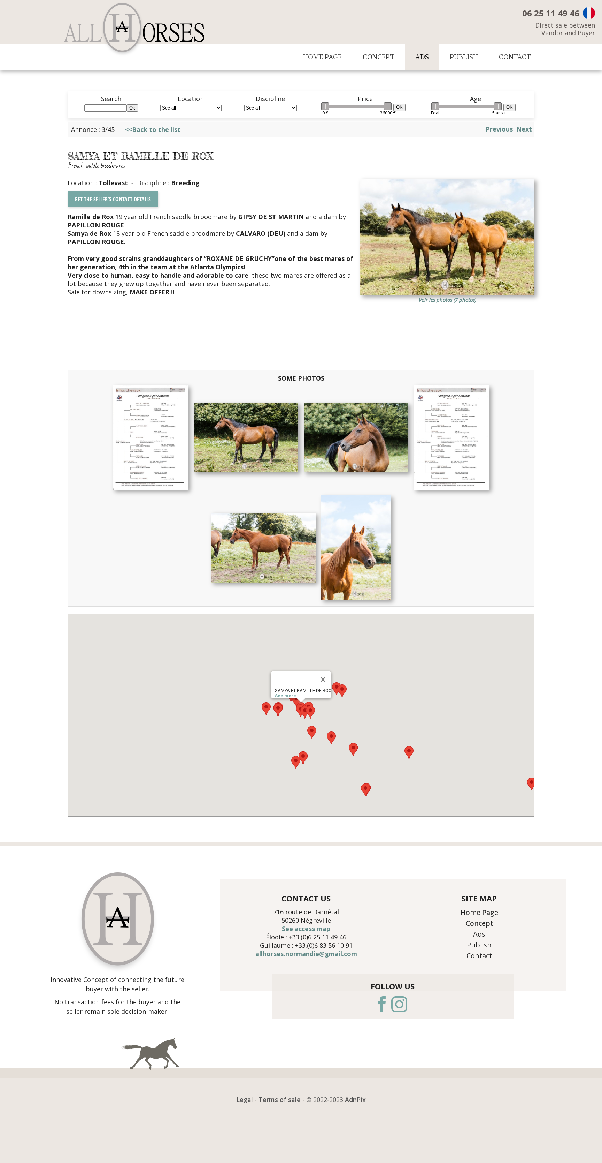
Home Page (322, 56)
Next (524, 129)
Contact (515, 56)
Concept (378, 56)
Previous (499, 129)
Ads (422, 56)
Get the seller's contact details (113, 199)
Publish (464, 56)
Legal (244, 1099)
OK (399, 107)
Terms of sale (279, 1099)
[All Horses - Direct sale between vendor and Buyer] (134, 30)
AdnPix (355, 1099)
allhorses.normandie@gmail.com (306, 954)
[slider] (325, 106)
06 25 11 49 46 (550, 13)
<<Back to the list (152, 129)
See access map (306, 928)
